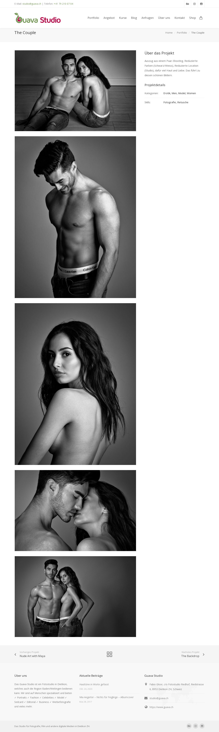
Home (169, 32)
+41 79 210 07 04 (63, 3)
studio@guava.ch (31, 3)
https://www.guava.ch (161, 707)
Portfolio (182, 32)
